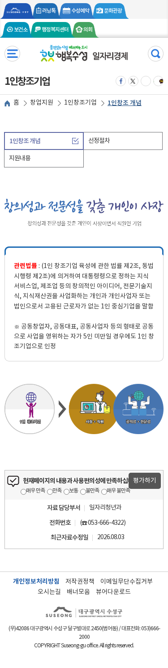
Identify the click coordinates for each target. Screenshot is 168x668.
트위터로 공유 (133, 80)
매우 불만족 (118, 491)
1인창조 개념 (24, 141)
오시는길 (49, 592)
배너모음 (78, 592)
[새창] (18, 11)
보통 (73, 491)
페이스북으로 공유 (121, 80)
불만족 (92, 491)
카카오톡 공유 (146, 80)
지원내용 (19, 158)
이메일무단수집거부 (126, 581)
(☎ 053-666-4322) (102, 523)
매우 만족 (35, 491)
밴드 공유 (159, 80)
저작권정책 (80, 581)
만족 (56, 491)
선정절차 (99, 141)
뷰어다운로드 (113, 592)
